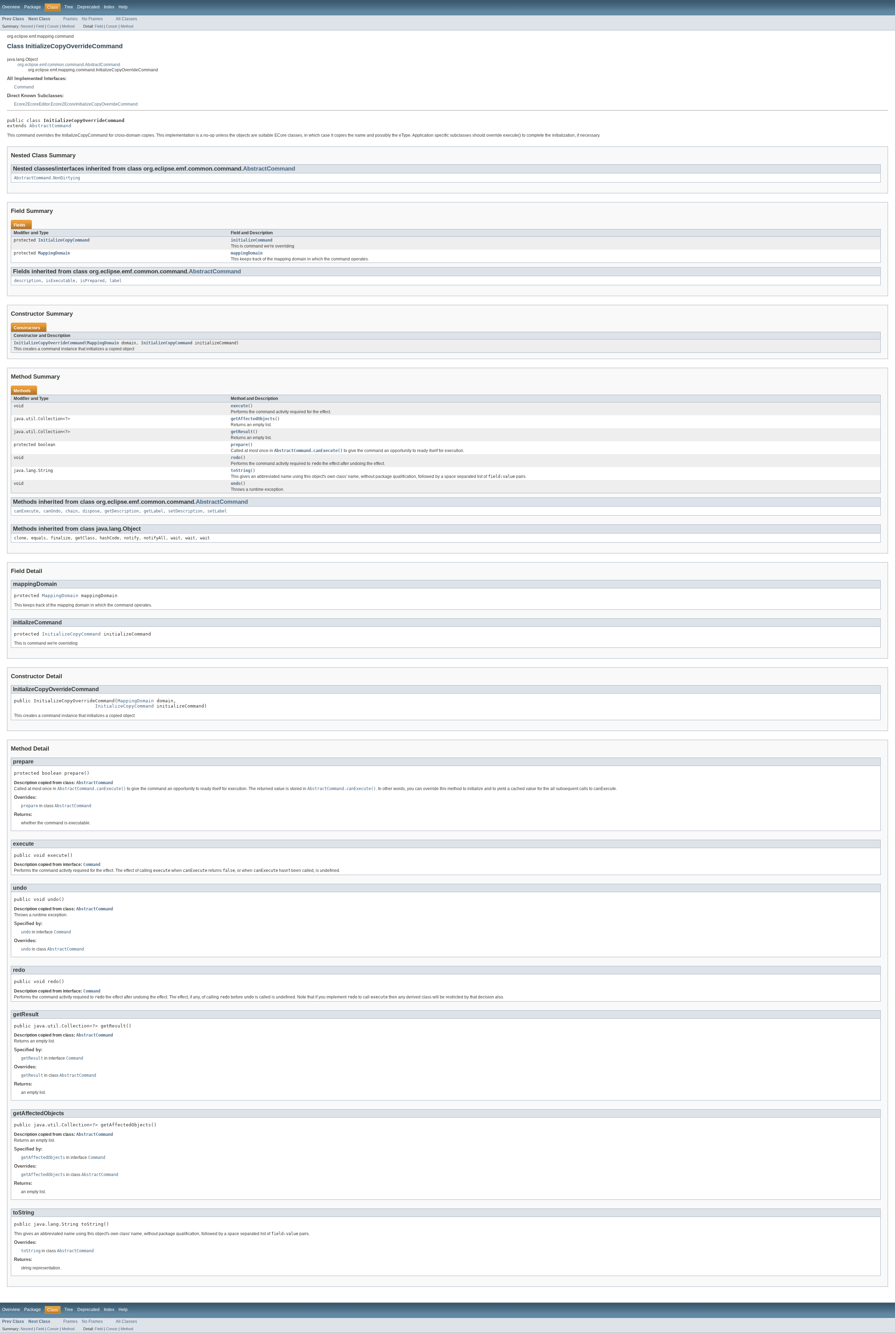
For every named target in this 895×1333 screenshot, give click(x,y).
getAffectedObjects (253, 418)
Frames (70, 18)
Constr (53, 26)
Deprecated (88, 7)
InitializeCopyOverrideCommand (49, 343)
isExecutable (60, 280)
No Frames (92, 18)
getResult (242, 431)
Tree (68, 7)
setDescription (185, 511)
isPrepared (92, 280)
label (115, 280)
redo (236, 457)
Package (32, 7)
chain (71, 511)
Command (24, 87)
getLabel (153, 511)
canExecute (26, 511)
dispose (91, 511)
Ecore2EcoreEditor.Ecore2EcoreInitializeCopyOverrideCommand (76, 104)
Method (68, 26)
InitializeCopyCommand (64, 240)
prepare (239, 444)
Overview (11, 7)
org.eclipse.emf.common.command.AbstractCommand (68, 64)
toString (240, 470)
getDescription (122, 511)
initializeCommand (251, 240)
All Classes (126, 18)
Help (123, 7)
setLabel (217, 511)
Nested (27, 26)
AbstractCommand (50, 125)
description (27, 280)
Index (109, 7)
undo (236, 483)
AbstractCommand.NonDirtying (47, 177)
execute (239, 405)
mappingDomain (247, 253)
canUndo (51, 511)
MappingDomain (54, 253)
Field (40, 26)
